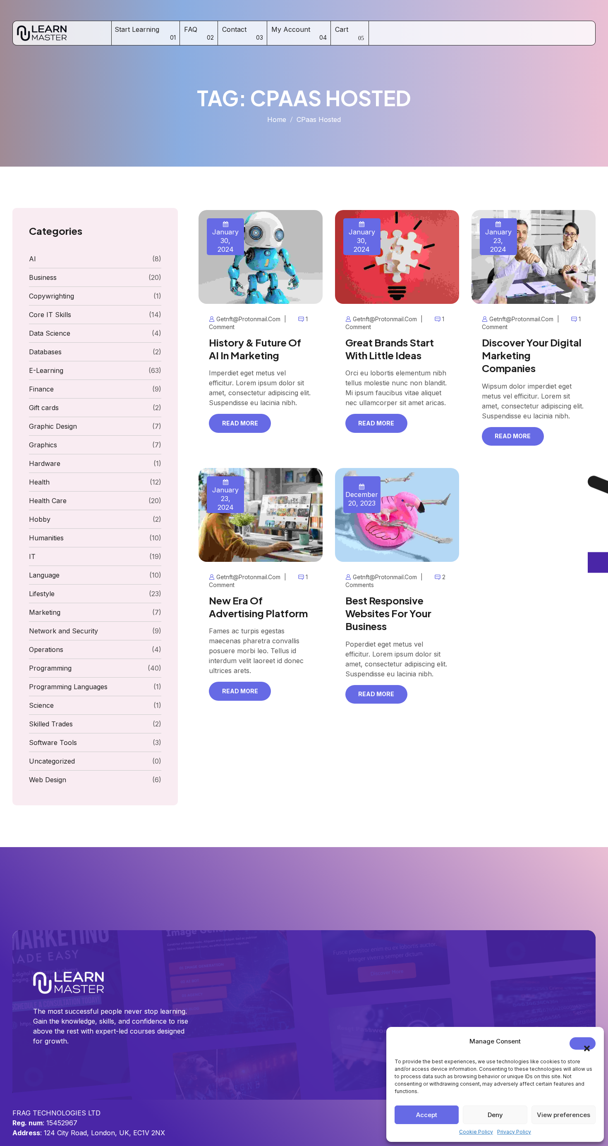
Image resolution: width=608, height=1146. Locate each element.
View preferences (563, 1115)
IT (32, 556)
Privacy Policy (514, 1132)
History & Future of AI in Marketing (255, 348)
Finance (41, 389)
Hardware (44, 463)
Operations (46, 649)
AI (32, 259)
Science (41, 705)
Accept (426, 1115)
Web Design (47, 780)
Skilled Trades (51, 724)
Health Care (48, 501)
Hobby (39, 519)
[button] (583, 1043)
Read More (240, 423)
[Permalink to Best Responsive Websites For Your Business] (397, 514)
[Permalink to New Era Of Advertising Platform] (261, 514)
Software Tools (53, 742)
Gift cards (44, 407)
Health (39, 482)
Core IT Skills (50, 314)
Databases (45, 352)
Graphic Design (53, 426)
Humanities (46, 538)
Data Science (49, 333)
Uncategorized (52, 761)
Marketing (44, 612)
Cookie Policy (476, 1132)
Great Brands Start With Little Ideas (389, 348)
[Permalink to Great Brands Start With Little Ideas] (397, 256)
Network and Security (63, 631)
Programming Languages (68, 687)
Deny (495, 1115)
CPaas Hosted (319, 119)
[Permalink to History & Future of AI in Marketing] (261, 256)
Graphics (43, 445)
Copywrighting (51, 296)
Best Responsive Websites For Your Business (388, 613)
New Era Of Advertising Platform (258, 606)
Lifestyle (42, 594)
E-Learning (46, 370)
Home (276, 119)
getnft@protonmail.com (248, 318)
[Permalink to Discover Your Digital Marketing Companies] (534, 256)
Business (43, 277)
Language (44, 575)
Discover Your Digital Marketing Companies (532, 355)
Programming (50, 668)
